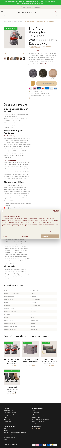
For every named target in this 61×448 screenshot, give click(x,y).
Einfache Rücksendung (37, 91)
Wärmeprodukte (51, 1)
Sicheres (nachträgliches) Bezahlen (32, 7)
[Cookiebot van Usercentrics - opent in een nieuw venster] (52, 211)
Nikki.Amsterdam (8, 21)
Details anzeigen (52, 231)
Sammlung (16, 21)
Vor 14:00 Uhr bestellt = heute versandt (41, 95)
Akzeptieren (45, 236)
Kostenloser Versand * (36, 98)
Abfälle (5, 236)
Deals (21, 21)
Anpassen (25, 236)
